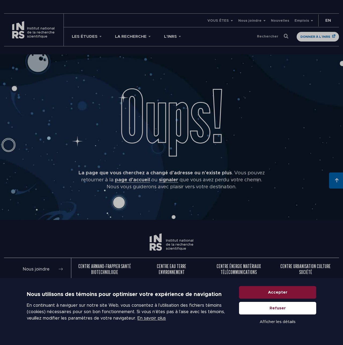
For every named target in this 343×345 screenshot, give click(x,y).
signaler (168, 180)
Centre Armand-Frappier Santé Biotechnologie (104, 269)
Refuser (278, 308)
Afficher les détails (278, 322)
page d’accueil (132, 180)
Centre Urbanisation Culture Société (305, 269)
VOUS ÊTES (218, 20)
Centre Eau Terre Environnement (171, 269)
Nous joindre (250, 20)
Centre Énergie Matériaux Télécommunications (239, 269)
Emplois (301, 20)
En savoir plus (151, 318)
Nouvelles (280, 20)
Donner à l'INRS (315, 36)
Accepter (278, 292)
